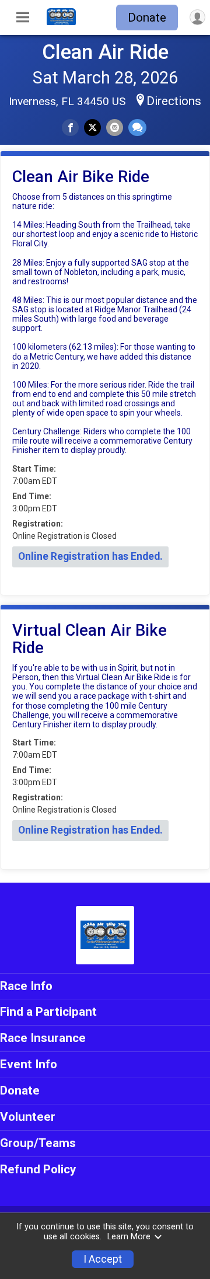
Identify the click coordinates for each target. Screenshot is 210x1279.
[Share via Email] (114, 127)
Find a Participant (48, 1012)
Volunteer (27, 1117)
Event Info (28, 1064)
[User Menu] (197, 17)
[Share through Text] (137, 127)
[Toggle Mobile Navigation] (22, 17)
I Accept (102, 1259)
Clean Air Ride (105, 52)
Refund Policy (38, 1169)
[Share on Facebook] (70, 127)
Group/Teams (38, 1143)
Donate (147, 18)
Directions (173, 101)
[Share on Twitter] (92, 127)
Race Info (26, 986)
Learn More (128, 1237)
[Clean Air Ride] (61, 22)
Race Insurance (43, 1038)
